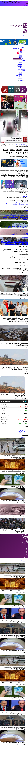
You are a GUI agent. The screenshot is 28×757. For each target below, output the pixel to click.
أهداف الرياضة (21, 69)
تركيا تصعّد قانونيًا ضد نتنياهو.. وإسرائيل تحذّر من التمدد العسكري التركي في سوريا (13, 620)
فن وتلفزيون (19, 75)
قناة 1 (20, 51)
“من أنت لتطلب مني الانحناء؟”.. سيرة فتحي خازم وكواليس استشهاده (14, 243)
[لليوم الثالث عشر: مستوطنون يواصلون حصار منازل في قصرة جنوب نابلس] (14, 364)
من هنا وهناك (21, 70)
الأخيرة (23, 561)
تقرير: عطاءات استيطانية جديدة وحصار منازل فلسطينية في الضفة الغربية (15, 217)
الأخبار (23, 60)
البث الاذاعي (21, 80)
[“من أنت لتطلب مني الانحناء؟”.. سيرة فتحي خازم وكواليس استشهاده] (12, 528)
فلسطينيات (19, 66)
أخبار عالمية (19, 65)
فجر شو (19, 58)
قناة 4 (20, 56)
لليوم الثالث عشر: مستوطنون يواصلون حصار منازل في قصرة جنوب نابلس (15, 368)
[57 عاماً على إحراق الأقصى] (12, 514)
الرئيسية (23, 47)
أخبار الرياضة (19, 62)
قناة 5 (20, 57)
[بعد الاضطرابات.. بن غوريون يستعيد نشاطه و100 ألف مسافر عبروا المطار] (12, 633)
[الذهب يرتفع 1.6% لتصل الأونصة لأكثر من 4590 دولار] (12, 469)
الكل (21, 61)
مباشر (22, 50)
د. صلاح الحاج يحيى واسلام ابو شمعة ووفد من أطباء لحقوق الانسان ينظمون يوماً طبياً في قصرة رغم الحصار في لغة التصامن (15, 319)
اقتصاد (20, 73)
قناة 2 (19, 53)
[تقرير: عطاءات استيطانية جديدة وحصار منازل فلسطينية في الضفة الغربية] (12, 573)
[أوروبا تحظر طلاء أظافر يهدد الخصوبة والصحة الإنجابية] (12, 499)
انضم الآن (25, 5)
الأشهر (23, 559)
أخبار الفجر (19, 64)
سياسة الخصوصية (17, 48)
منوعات (20, 78)
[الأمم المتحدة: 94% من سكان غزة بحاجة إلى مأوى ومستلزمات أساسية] (14, 340)
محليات (20, 67)
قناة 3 (20, 55)
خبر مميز (25, 196)
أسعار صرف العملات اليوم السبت (15, 226)
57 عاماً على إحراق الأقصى (19, 234)
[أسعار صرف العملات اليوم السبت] (12, 485)
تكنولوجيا (20, 74)
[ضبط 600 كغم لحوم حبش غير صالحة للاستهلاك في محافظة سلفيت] (14, 291)
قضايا (20, 76)
